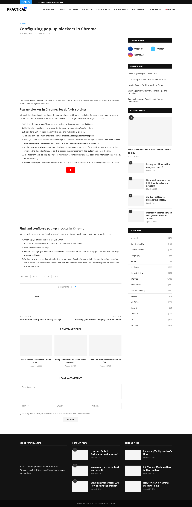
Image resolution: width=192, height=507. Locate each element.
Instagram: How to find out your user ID (158, 166)
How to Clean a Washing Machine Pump (145, 85)
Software (73, 9)
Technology (48, 9)
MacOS (151, 296)
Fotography (87, 9)
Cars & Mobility (103, 9)
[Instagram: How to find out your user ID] (136, 168)
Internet (151, 279)
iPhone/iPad (151, 284)
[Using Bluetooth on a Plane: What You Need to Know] (70, 345)
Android (151, 238)
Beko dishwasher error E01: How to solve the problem (158, 183)
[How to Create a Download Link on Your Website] (36, 345)
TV (151, 319)
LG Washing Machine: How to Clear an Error (147, 79)
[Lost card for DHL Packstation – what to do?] (150, 131)
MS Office (151, 302)
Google (46, 276)
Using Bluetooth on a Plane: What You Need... (70, 361)
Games (62, 9)
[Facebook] (168, 2)
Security (151, 308)
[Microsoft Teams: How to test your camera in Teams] (136, 216)
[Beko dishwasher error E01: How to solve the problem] (136, 184)
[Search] (186, 9)
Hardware (151, 267)
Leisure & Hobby (155, 9)
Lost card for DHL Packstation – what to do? (149, 151)
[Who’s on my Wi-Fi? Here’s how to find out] (105, 345)
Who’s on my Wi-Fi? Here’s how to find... (105, 361)
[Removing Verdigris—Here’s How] (133, 455)
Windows (151, 325)
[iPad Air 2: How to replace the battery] (136, 201)
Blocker (24, 276)
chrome (35, 276)
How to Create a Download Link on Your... (35, 361)
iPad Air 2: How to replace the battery (156, 198)
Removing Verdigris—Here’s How (50, 2)
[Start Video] (70, 195)
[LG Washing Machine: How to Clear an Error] (133, 471)
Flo (30, 33)
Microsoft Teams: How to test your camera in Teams (159, 215)
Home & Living (138, 9)
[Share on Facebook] (78, 287)
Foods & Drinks (121, 9)
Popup (55, 276)
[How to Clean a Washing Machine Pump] (133, 486)
